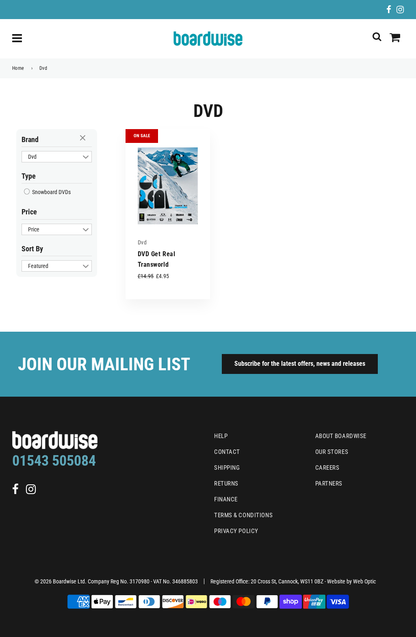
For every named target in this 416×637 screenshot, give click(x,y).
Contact (227, 452)
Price (29, 211)
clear (84, 138)
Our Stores (332, 452)
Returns (226, 483)
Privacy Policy (236, 531)
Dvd (32, 156)
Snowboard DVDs (51, 192)
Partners (328, 483)
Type (29, 176)
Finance (226, 499)
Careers (327, 467)
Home (18, 68)
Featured (38, 266)
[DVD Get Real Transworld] (168, 186)
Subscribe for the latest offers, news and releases (299, 363)
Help (221, 436)
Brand (30, 139)
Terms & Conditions (243, 515)
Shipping (227, 467)
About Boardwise (340, 436)
